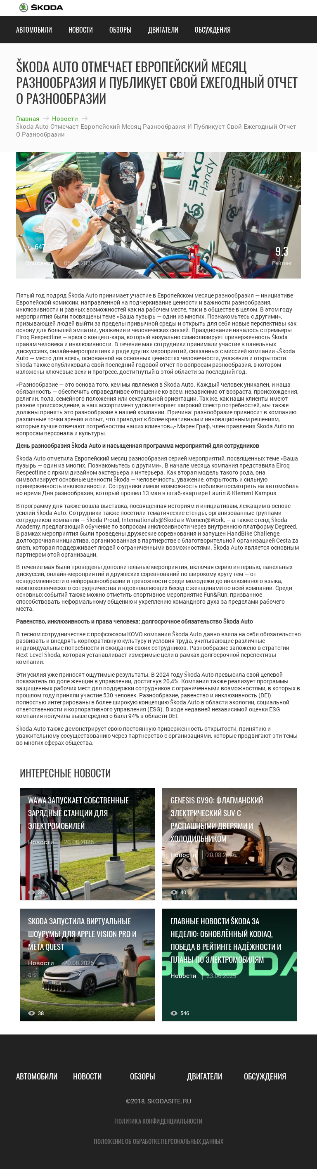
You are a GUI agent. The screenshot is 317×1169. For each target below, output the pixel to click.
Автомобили (34, 30)
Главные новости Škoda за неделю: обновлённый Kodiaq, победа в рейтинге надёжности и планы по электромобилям (225, 940)
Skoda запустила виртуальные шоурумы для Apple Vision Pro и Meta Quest (82, 933)
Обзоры (120, 30)
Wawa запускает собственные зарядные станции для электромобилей (78, 812)
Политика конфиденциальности (158, 1120)
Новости (81, 30)
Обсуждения (213, 30)
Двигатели (163, 30)
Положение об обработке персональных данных (158, 1140)
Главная (28, 118)
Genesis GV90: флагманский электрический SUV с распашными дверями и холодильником (216, 819)
